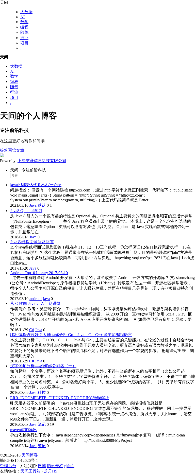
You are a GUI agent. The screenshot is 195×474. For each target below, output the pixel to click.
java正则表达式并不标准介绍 (35, 185)
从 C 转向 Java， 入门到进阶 (35, 303)
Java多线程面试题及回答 (32, 242)
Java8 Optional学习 (26, 210)
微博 (42, 466)
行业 (24, 38)
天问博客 (30, 455)
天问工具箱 (30, 471)
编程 (24, 27)
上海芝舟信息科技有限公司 (42, 161)
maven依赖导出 (23, 430)
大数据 (26, 12)
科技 (42, 392)
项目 (24, 43)
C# (31, 330)
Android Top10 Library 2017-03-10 (39, 273)
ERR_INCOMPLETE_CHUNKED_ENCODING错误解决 (59, 398)
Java (33, 205)
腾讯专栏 (55, 466)
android (35, 298)
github (69, 466)
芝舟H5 (50, 471)
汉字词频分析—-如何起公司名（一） (43, 366)
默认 (42, 205)
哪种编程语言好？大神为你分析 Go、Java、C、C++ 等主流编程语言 (71, 334)
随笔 (24, 32)
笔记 (42, 424)
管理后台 (8, 466)
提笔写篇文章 (12, 150)
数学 (24, 22)
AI (22, 17)
